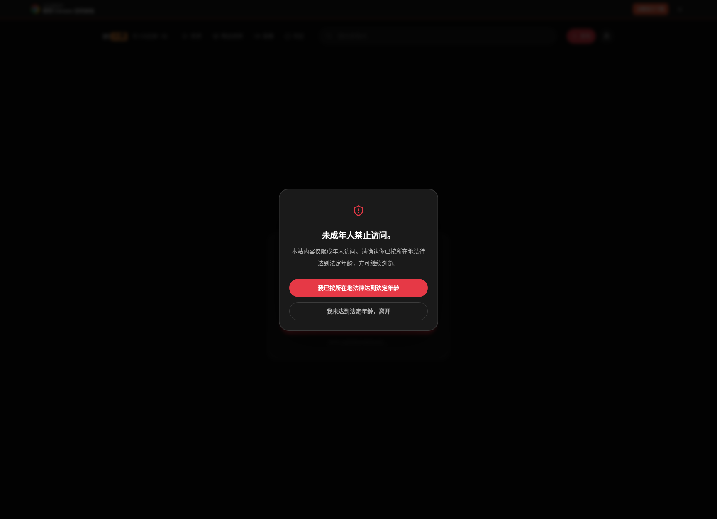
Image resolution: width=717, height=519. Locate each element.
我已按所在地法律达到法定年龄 (358, 288)
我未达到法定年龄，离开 (358, 311)
